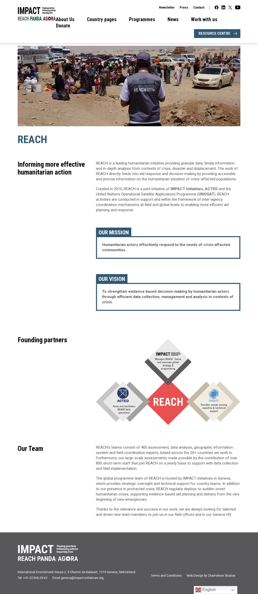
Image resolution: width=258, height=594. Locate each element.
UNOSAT (206, 194)
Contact (198, 7)
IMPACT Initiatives (187, 189)
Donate (63, 26)
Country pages (101, 19)
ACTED (212, 189)
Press (184, 7)
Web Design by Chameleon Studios (211, 575)
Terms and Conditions (166, 575)
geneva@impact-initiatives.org (82, 578)
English (208, 589)
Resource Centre (214, 33)
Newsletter (167, 7)
